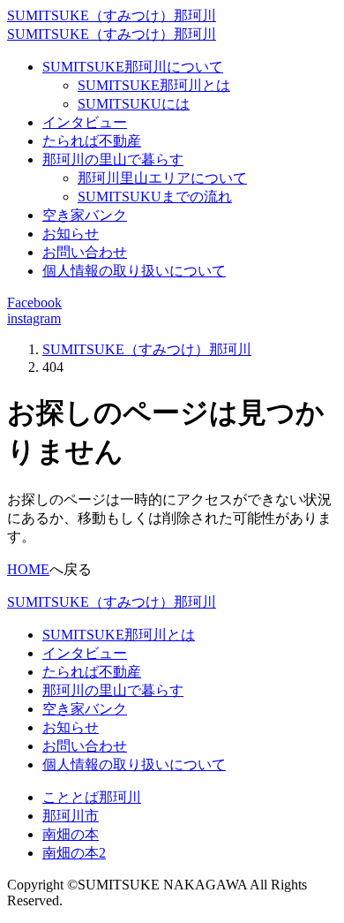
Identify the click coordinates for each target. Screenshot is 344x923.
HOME (28, 569)
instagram (34, 318)
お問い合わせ (84, 252)
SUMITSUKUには (134, 103)
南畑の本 (70, 834)
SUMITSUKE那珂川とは (154, 85)
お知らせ (70, 233)
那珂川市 (70, 815)
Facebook (34, 302)
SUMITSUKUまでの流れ (155, 196)
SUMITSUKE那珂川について (132, 66)
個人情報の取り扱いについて (134, 270)
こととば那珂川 (91, 797)
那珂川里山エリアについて (162, 177)
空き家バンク (84, 215)
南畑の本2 (74, 852)
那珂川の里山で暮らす (112, 159)
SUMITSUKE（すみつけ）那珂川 (111, 15)
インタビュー (84, 122)
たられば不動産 (91, 140)
